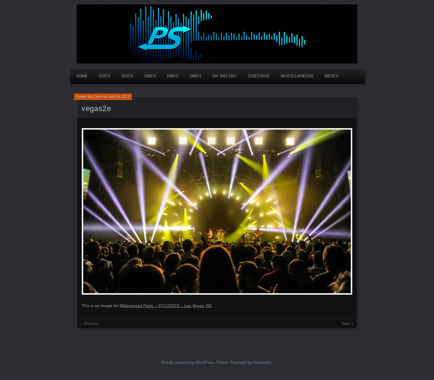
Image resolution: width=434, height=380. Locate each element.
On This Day (224, 76)
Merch (331, 76)
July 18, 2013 (119, 97)
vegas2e (96, 108)
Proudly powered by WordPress (188, 362)
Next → (348, 324)
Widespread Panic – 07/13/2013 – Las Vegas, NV (165, 305)
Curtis (97, 97)
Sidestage (259, 76)
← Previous (89, 324)
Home (82, 76)
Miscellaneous (297, 76)
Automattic (262, 362)
